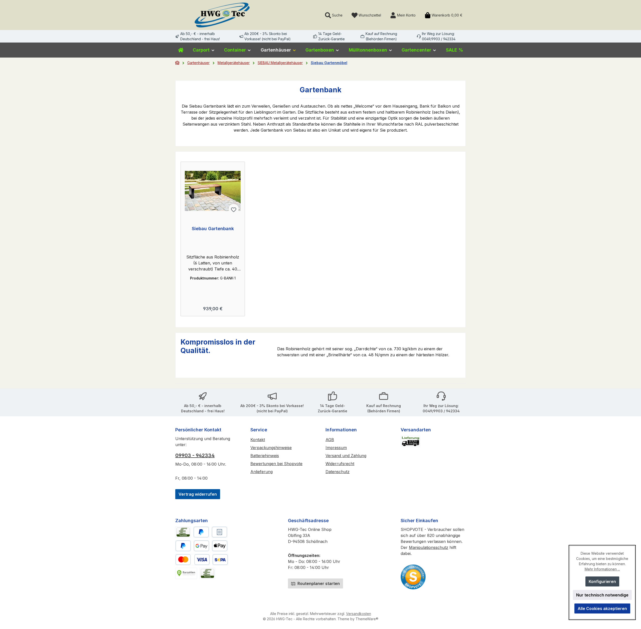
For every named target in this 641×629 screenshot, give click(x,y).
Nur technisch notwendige (602, 594)
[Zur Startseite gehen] (222, 15)
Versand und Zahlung (346, 455)
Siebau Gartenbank (213, 228)
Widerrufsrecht (340, 463)
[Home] (181, 50)
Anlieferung (261, 471)
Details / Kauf (212, 306)
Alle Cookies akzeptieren (602, 608)
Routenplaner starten (318, 583)
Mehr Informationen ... (602, 569)
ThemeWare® (367, 619)
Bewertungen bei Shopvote (276, 463)
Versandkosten (358, 613)
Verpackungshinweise (271, 447)
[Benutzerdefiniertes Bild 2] (413, 576)
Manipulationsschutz (428, 547)
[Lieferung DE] (410, 441)
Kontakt (257, 439)
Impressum (336, 447)
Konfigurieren (602, 581)
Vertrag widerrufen (198, 494)
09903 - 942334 (195, 455)
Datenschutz (338, 471)
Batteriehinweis (264, 455)
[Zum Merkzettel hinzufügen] (234, 209)
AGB (330, 439)
